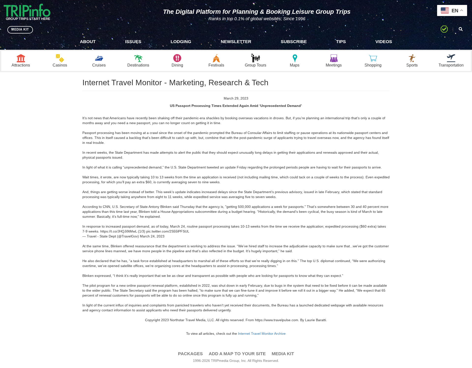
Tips (341, 41)
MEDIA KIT (20, 29)
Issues (133, 41)
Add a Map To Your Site (237, 353)
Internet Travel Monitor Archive (262, 333)
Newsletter (236, 41)
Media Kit (283, 353)
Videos (383, 41)
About (88, 41)
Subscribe (294, 41)
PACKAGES (190, 353)
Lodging (181, 41)
